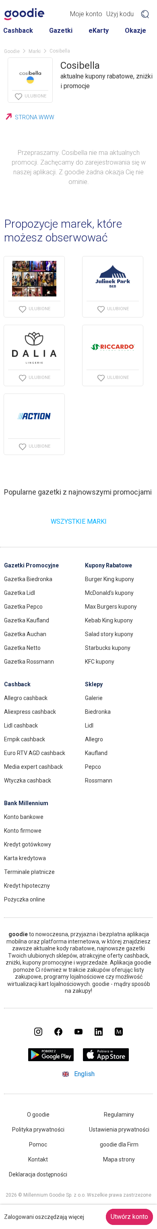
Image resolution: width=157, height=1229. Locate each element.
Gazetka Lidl (19, 593)
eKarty (99, 30)
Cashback (18, 30)
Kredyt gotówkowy (27, 844)
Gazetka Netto (22, 648)
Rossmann (98, 780)
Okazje (135, 30)
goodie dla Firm (119, 1144)
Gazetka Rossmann (29, 661)
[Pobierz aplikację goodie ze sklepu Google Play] (51, 1059)
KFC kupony (99, 661)
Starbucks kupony (107, 648)
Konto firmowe (22, 830)
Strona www (34, 117)
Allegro (94, 739)
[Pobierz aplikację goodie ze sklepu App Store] (106, 1059)
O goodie (38, 1114)
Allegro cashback (26, 698)
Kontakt (38, 1159)
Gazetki (60, 30)
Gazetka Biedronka (28, 579)
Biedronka (98, 712)
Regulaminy (119, 1114)
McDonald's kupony (109, 593)
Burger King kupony (109, 579)
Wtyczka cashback (27, 780)
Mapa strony (119, 1159)
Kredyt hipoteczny (27, 885)
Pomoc (38, 1144)
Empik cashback (24, 739)
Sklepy (94, 684)
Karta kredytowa (25, 858)
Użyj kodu (120, 14)
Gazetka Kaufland (26, 620)
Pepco (93, 767)
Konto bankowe (23, 817)
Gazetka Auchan (25, 634)
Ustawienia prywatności (119, 1129)
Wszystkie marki (79, 521)
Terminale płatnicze (29, 872)
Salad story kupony (109, 634)
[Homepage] (24, 14)
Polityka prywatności (38, 1129)
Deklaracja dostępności (38, 1174)
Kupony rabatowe (108, 565)
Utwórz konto (129, 1217)
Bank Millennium (26, 803)
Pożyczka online (24, 899)
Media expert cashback (33, 767)
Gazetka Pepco (23, 606)
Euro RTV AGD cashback (34, 753)
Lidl (89, 725)
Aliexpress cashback (30, 712)
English (84, 1074)
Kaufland (96, 753)
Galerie (94, 698)
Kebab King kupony (109, 620)
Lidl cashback (21, 725)
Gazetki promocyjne (31, 565)
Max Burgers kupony (111, 606)
